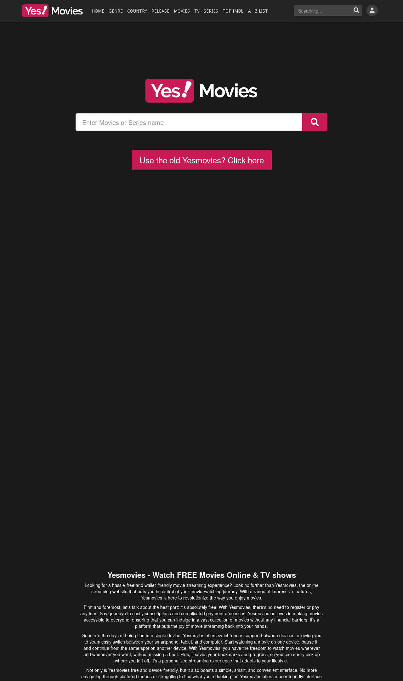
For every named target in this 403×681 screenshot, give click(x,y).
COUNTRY (137, 11)
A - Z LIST (258, 11)
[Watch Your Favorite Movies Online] (201, 91)
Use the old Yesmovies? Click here (201, 160)
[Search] (356, 10)
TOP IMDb (233, 11)
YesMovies (52, 10)
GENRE (116, 11)
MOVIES (182, 11)
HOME (98, 11)
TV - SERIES (206, 11)
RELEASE (160, 11)
